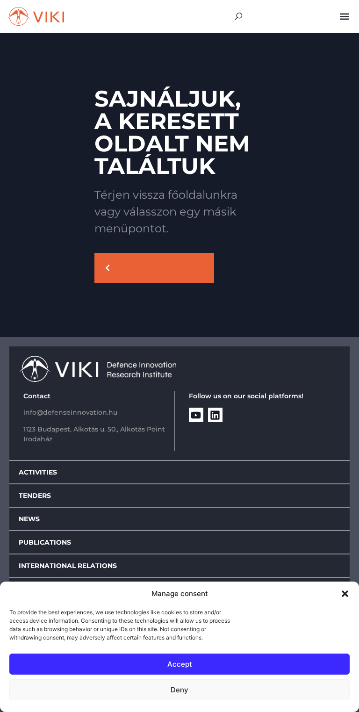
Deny (179, 689)
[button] (345, 593)
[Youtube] (196, 415)
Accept (179, 664)
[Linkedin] (215, 415)
